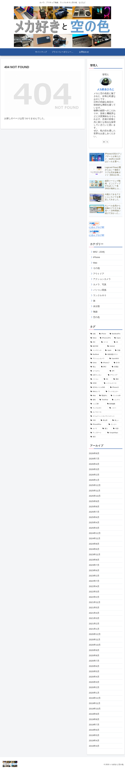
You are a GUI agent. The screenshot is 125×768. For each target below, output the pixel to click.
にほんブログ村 (96, 227)
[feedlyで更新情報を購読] (103, 141)
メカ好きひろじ (105, 89)
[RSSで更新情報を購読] (107, 141)
